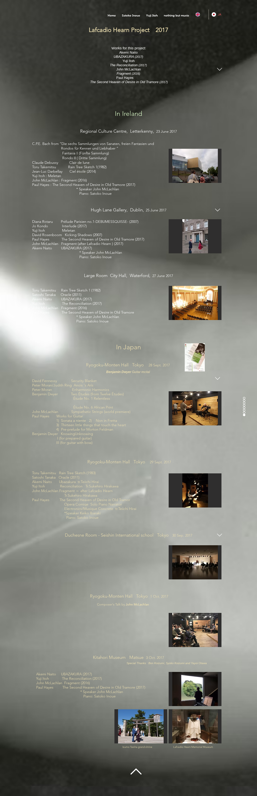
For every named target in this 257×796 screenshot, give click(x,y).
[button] (131, 15)
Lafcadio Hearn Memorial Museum (193, 746)
